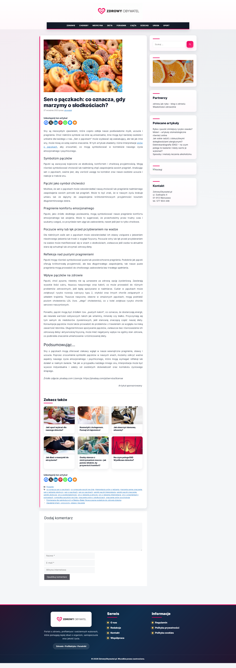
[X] (51, 122)
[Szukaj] (190, 44)
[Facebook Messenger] (70, 122)
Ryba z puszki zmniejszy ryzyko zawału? (172, 129)
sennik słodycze (50, 495)
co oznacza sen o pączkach (58, 489)
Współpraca (117, 638)
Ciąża (133, 25)
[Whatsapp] (65, 122)
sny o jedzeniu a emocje (88, 495)
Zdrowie (71, 25)
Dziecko (144, 25)
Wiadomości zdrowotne (164, 107)
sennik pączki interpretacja (105, 492)
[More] (75, 122)
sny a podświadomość (67, 495)
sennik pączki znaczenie (127, 492)
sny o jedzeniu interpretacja (110, 495)
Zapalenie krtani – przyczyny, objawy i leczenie (65, 503)
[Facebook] (46, 122)
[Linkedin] (55, 122)
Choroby (83, 25)
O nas (114, 622)
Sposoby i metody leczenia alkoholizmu (172, 154)
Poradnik (121, 25)
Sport (166, 25)
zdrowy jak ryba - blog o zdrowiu (169, 104)
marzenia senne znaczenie (131, 489)
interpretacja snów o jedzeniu (107, 489)
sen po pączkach (86, 492)
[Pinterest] (60, 122)
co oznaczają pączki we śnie (82, 489)
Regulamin (161, 622)
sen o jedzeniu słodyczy (53, 492)
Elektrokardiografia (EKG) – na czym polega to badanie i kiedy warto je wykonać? (170, 148)
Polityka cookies (164, 632)
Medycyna (98, 25)
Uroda (156, 25)
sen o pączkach (71, 492)
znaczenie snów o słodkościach (92, 497)
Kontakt (158, 186)
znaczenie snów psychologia (118, 497)
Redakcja (116, 627)
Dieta (110, 25)
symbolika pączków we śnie (66, 497)
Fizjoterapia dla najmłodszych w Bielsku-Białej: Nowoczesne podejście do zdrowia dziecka (83, 500)
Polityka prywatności (167, 627)
